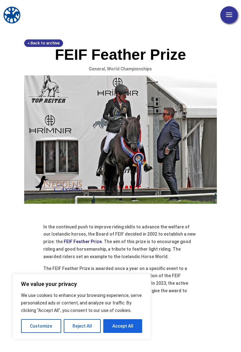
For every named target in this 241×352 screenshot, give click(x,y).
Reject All (82, 326)
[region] (82, 306)
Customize (41, 326)
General (97, 68)
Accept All (122, 326)
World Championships (129, 68)
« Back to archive (44, 43)
